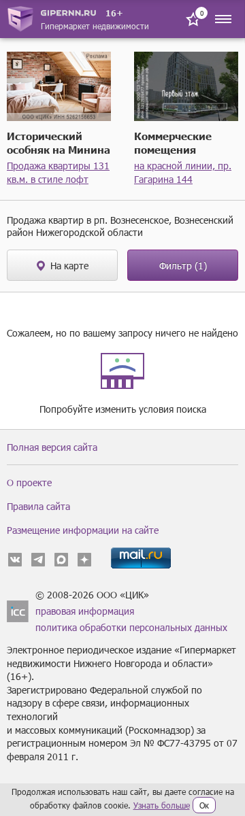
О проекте (29, 482)
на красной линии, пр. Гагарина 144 (182, 172)
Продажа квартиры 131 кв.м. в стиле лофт (58, 172)
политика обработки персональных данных (131, 627)
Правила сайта (38, 506)
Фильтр (183, 265)
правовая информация (84, 611)
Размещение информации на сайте (83, 530)
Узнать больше (161, 805)
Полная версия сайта (52, 447)
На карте (69, 265)
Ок (204, 805)
